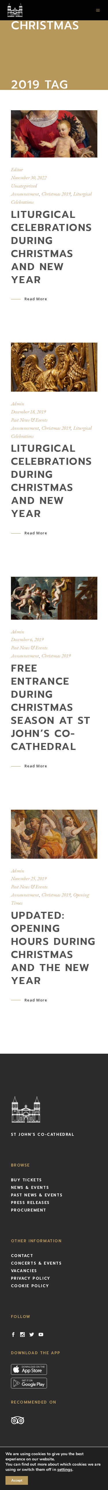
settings (64, 1469)
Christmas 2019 (56, 194)
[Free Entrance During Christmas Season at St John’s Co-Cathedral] (54, 598)
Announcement (25, 194)
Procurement (29, 1210)
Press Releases (30, 1202)
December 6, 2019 (27, 639)
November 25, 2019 (28, 878)
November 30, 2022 (28, 177)
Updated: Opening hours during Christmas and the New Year (53, 948)
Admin (17, 403)
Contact (22, 1255)
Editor (17, 169)
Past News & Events (29, 420)
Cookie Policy (30, 1286)
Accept (16, 1480)
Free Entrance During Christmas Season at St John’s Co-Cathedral (51, 707)
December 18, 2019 (28, 411)
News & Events (30, 1187)
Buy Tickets (26, 1180)
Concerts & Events (36, 1263)
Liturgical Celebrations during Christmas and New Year (51, 247)
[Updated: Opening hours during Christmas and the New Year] (54, 834)
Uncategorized (24, 185)
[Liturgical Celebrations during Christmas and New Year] (54, 134)
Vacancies (24, 1271)
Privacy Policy (30, 1278)
